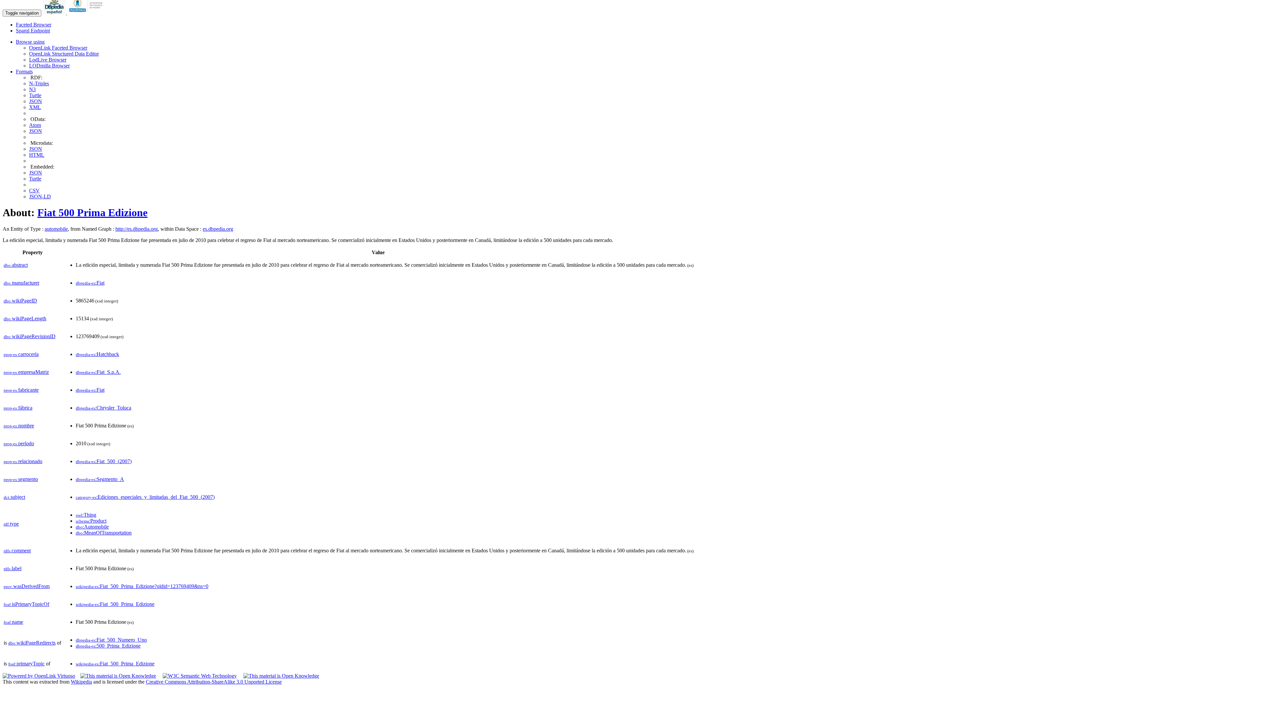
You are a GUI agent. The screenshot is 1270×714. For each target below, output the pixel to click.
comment (17, 550)
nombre (19, 425)
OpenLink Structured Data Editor (64, 54)
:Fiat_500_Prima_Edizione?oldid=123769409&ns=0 (142, 586)
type (11, 524)
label (12, 568)
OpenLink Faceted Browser (58, 48)
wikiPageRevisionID (30, 336)
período (19, 443)
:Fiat (90, 283)
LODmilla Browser (49, 65)
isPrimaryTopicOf (26, 604)
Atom (35, 125)
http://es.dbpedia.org (136, 229)
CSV (34, 190)
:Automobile (92, 527)
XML (35, 107)
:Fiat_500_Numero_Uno (111, 640)
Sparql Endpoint (33, 30)
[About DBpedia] (55, 13)
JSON (35, 101)
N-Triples (39, 83)
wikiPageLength (25, 318)
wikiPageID (20, 300)
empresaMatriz (26, 372)
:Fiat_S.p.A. (98, 372)
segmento (21, 479)
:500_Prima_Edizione (108, 646)
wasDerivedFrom (27, 586)
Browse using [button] (30, 42)
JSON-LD (40, 196)
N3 (32, 89)
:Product (91, 521)
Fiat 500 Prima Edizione (92, 212)
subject (14, 497)
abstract (16, 265)
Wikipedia (81, 682)
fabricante (21, 390)
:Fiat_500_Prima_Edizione (115, 604)
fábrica (18, 408)
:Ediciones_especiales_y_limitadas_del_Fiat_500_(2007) (145, 497)
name (13, 622)
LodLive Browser (47, 59)
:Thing (86, 515)
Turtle (35, 95)
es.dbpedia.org (218, 229)
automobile (56, 229)
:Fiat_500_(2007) (104, 461)
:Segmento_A (100, 479)
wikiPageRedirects (32, 643)
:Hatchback (97, 354)
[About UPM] (87, 13)
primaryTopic (26, 663)
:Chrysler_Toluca (103, 408)
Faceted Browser (33, 24)
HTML (36, 155)
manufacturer (21, 283)
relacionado (23, 461)
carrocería (21, 354)
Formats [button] (24, 71)
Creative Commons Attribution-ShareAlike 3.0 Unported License (214, 682)
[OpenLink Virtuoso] (39, 676)
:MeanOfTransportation (104, 533)
